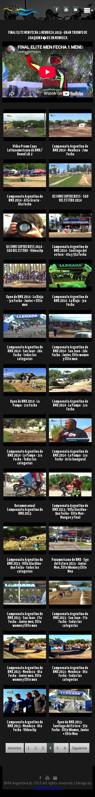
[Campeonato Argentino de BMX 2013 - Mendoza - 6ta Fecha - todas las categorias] (70, 632)
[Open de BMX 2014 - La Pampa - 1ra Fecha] (25, 365)
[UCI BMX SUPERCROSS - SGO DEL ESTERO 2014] (70, 161)
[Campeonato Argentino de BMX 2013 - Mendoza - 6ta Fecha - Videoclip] (25, 686)
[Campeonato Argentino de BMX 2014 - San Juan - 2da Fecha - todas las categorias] (25, 311)
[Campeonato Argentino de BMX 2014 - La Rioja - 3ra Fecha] (70, 261)
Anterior (14, 747)
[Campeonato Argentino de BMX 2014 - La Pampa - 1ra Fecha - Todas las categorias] (25, 415)
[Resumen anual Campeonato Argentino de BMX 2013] (25, 470)
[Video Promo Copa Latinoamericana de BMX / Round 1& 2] (25, 110)
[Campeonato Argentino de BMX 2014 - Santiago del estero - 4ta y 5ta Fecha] (70, 211)
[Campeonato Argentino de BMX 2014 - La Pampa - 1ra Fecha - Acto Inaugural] (70, 415)
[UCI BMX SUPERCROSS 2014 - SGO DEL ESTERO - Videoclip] (25, 211)
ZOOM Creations (47, 787)
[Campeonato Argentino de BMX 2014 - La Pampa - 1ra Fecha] (70, 365)
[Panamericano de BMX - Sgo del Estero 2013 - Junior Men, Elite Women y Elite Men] (70, 524)
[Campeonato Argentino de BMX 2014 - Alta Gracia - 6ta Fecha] (25, 161)
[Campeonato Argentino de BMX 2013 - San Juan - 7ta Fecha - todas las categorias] (70, 578)
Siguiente (79, 747)
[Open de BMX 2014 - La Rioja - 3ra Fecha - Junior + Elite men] (25, 261)
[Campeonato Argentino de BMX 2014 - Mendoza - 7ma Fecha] (70, 110)
